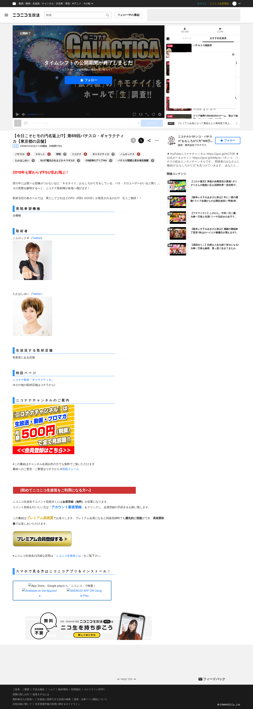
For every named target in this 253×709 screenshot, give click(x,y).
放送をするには (41, 694)
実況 (67, 3)
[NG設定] (168, 38)
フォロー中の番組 (128, 14)
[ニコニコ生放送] (26, 15)
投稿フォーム (70, 469)
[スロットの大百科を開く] (49, 154)
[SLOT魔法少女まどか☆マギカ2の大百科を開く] (78, 160)
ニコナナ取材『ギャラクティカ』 (33, 379)
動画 (21, 3)
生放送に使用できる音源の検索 (54, 699)
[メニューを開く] (6, 15)
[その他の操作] (157, 140)
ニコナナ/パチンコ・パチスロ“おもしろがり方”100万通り (195, 139)
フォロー (91, 80)
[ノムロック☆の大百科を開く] (138, 154)
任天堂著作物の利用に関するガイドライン (57, 704)
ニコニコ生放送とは (68, 555)
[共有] (149, 140)
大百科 (59, 3)
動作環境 (63, 689)
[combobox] (77, 15)
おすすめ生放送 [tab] (218, 38)
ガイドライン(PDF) (94, 689)
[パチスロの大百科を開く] (28, 154)
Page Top (126, 679)
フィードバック (214, 679)
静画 (28, 3)
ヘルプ (51, 689)
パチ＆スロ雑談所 (202, 45)
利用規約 (76, 689)
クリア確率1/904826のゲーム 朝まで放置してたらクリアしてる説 (215, 117)
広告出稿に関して (22, 703)
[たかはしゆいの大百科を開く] (33, 160)
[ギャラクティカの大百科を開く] (113, 154)
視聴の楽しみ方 (21, 694)
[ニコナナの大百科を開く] (85, 154)
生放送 (36, 3)
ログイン (202, 3)
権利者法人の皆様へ (23, 699)
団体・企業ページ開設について (90, 699)
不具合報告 (38, 689)
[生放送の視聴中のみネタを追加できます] (17, 123)
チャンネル (48, 3)
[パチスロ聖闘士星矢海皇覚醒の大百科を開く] (152, 160)
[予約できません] (133, 140)
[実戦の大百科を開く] (64, 154)
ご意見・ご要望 (21, 689)
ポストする (141, 140)
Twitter (36, 238)
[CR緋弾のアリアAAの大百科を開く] (110, 160)
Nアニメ (76, 3)
